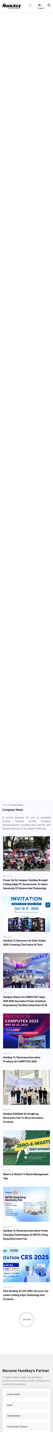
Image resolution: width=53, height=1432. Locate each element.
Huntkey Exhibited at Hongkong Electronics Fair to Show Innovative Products (23, 1117)
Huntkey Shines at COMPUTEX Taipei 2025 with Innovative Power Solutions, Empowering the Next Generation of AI (25, 1001)
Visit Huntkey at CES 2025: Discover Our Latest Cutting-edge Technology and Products (26, 1295)
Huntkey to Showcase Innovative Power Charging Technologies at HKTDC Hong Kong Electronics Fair (25, 1234)
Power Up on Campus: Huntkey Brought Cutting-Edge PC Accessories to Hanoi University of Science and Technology (25, 884)
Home (5, 805)
